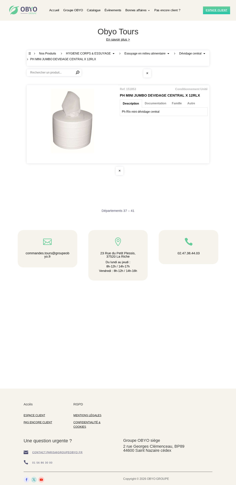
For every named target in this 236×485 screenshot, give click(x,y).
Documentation (155, 103)
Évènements (113, 10)
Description (131, 103)
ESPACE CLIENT (34, 415)
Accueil (54, 10)
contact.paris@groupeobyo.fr (57, 452)
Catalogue (93, 10)
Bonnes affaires (135, 10)
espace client (216, 10)
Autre (191, 103)
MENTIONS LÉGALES (87, 415)
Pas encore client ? (167, 10)
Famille (177, 103)
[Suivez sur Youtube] (41, 480)
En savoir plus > (118, 39)
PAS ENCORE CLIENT (38, 422)
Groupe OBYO (73, 10)
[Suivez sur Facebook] (27, 480)
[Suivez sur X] (34, 480)
